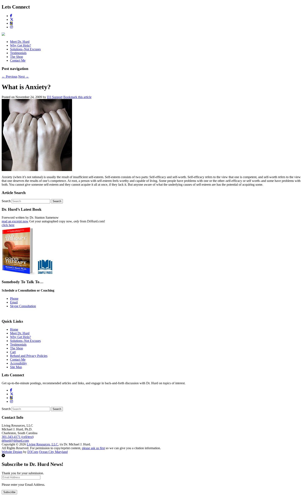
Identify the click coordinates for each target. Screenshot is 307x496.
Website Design (12, 452)
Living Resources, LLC (42, 444)
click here (8, 225)
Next (23, 76)
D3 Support (54, 97)
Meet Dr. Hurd (19, 41)
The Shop (16, 56)
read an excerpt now (15, 221)
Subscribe (9, 492)
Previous (9, 76)
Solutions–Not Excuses (25, 49)
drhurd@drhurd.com (15, 440)
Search (6, 201)
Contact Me (17, 60)
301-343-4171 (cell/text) (18, 437)
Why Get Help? (20, 45)
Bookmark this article (77, 97)
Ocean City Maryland (53, 452)
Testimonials (18, 53)
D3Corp (32, 452)
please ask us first (93, 448)
